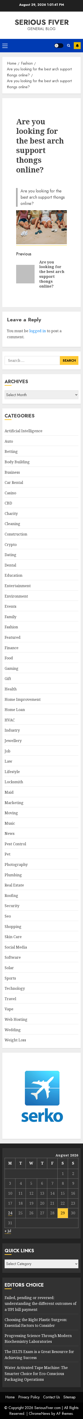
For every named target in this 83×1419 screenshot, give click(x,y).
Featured (13, 637)
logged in (37, 330)
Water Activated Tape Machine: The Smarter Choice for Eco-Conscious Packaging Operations (36, 1373)
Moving (11, 812)
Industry (12, 730)
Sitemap (69, 1397)
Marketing (14, 802)
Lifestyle (12, 771)
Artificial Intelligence (23, 430)
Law (8, 761)
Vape (9, 1009)
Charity (11, 513)
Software (13, 957)
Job (7, 751)
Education (13, 575)
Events (10, 606)
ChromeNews (39, 1413)
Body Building (17, 461)
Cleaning (12, 523)
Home (10, 1397)
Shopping (13, 926)
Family (10, 616)
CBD (8, 503)
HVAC (10, 720)
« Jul (8, 1231)
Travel (10, 998)
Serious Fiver (42, 22)
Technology (15, 988)
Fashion (11, 627)
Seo (8, 916)
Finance (11, 647)
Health (11, 689)
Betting (11, 451)
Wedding (13, 1029)
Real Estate (14, 885)
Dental (10, 565)
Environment (16, 596)
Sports (10, 978)
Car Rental (14, 482)
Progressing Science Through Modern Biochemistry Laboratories (38, 1338)
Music (10, 823)
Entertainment (18, 585)
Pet (7, 854)
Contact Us (51, 1397)
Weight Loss (15, 1040)
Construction (16, 534)
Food (9, 658)
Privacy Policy (29, 1397)
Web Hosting (16, 1019)
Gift (8, 678)
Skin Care (13, 936)
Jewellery (13, 740)
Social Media (16, 947)
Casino (10, 492)
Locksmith (14, 781)
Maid (9, 792)
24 (10, 1212)
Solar (9, 967)
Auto (9, 441)
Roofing (11, 895)
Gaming (11, 668)
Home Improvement (23, 699)
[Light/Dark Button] (58, 45)
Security (12, 905)
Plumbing (13, 874)
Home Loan (15, 709)
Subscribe (77, 45)
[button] (5, 46)
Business (12, 472)
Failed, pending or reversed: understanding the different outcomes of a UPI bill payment (40, 1303)
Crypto (11, 544)
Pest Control (15, 843)
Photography (16, 864)
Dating (10, 554)
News (10, 833)
